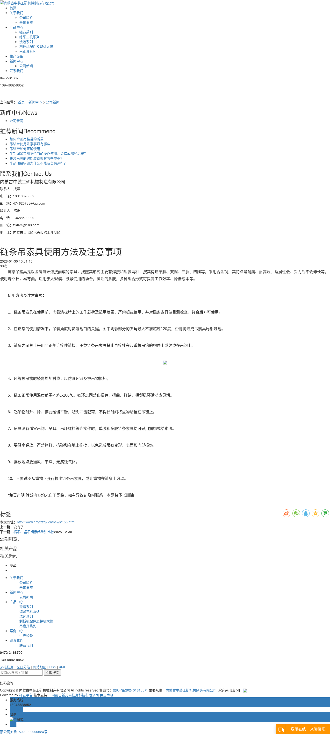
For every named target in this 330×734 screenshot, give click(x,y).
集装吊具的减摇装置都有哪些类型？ (37, 158)
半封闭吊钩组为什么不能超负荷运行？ (38, 163)
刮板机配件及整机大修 (36, 46)
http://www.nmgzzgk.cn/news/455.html (46, 522)
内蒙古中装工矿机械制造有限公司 (191, 690)
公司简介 (26, 17)
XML (62, 666)
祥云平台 (26, 694)
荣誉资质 (26, 22)
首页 (13, 7)
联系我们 (16, 70)
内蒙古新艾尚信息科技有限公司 (75, 694)
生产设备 (16, 56)
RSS (52, 666)
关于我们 (16, 12)
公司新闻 (26, 65)
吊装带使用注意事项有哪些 (30, 143)
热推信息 (7, 666)
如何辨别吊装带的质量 (26, 138)
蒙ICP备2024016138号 (130, 690)
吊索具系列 (27, 51)
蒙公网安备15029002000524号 (23, 731)
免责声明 (106, 694)
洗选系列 (26, 41)
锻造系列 (26, 31)
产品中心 (16, 27)
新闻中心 (16, 60)
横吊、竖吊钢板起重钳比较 (34, 531)
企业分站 (23, 666)
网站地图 (39, 666)
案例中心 (16, 630)
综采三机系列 (29, 36)
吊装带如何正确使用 (25, 148)
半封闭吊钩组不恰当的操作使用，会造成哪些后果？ (48, 153)
